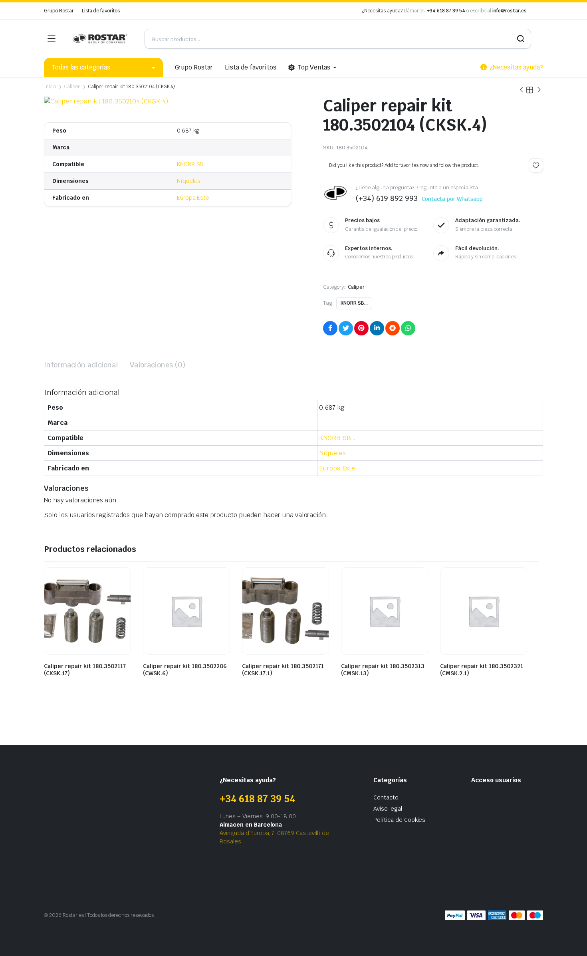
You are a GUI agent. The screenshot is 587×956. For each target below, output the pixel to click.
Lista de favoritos (101, 11)
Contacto (386, 797)
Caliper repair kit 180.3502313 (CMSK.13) (382, 669)
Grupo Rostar (59, 11)
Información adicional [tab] (81, 364)
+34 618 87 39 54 (446, 11)
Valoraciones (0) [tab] (157, 364)
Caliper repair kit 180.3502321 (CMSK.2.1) (481, 669)
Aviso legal (387, 808)
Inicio (50, 86)
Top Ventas (314, 67)
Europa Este (193, 197)
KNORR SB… (192, 164)
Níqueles (189, 180)
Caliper (72, 86)
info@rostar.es (509, 11)
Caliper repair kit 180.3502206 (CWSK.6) (185, 669)
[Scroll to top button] (569, 938)
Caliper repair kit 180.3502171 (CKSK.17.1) (283, 669)
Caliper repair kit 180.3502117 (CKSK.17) (85, 669)
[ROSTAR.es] (100, 39)
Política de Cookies (399, 819)
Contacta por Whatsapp (452, 198)
